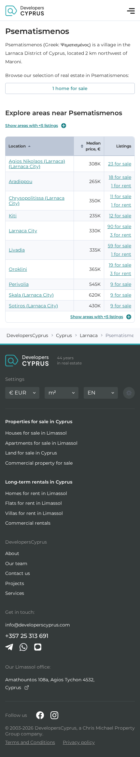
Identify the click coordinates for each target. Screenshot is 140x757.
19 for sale (120, 265)
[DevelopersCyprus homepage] (24, 10)
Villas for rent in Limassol (34, 513)
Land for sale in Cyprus (31, 453)
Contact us (17, 573)
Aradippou (20, 181)
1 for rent (121, 185)
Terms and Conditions (30, 742)
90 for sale (119, 226)
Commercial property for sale (39, 463)
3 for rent (120, 235)
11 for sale (120, 196)
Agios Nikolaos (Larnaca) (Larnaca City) (37, 163)
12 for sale (120, 215)
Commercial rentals (27, 523)
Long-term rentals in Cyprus (38, 482)
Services (14, 593)
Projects (14, 583)
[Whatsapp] (23, 647)
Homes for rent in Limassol (36, 493)
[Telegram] (9, 647)
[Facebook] (40, 715)
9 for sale (120, 284)
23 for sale (119, 163)
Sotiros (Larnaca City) (33, 306)
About (12, 553)
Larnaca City (23, 231)
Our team (16, 563)
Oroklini (18, 269)
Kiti (13, 216)
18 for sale (120, 177)
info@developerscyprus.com (37, 625)
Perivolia (19, 284)
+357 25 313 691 (27, 636)
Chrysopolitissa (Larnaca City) (36, 200)
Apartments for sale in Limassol (41, 443)
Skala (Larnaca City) (31, 295)
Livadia (17, 250)
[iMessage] (38, 647)
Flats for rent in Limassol (33, 503)
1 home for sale (70, 88)
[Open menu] (131, 11)
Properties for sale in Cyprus (38, 422)
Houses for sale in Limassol (36, 433)
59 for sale (119, 245)
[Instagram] (54, 715)
